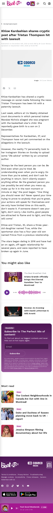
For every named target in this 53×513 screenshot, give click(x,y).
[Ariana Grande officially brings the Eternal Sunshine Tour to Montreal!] (13, 277)
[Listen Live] (28, 4)
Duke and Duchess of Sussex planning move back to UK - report (32, 415)
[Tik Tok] (13, 486)
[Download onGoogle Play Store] (28, 494)
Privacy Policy (18, 368)
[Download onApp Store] (9, 494)
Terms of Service (29, 368)
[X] (23, 486)
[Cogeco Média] (35, 466)
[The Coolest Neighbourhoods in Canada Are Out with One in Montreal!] (7, 397)
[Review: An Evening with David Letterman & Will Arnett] (13, 311)
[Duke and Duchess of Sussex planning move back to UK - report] (7, 414)
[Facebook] (4, 88)
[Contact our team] (38, 3)
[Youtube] (28, 486)
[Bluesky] (18, 486)
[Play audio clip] (7, 292)
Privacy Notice (36, 363)
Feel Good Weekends (29, 507)
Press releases (32, 477)
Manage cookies (7, 477)
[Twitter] (9, 88)
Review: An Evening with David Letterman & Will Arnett (36, 311)
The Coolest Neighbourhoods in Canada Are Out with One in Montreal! (34, 398)
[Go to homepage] (14, 5)
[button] (11, 508)
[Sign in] (49, 3)
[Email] (14, 88)
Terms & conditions (8, 474)
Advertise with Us (8, 480)
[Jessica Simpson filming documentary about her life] (7, 431)
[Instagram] (7, 486)
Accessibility (20, 477)
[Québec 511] (49, 467)
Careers (43, 477)
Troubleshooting (36, 474)
